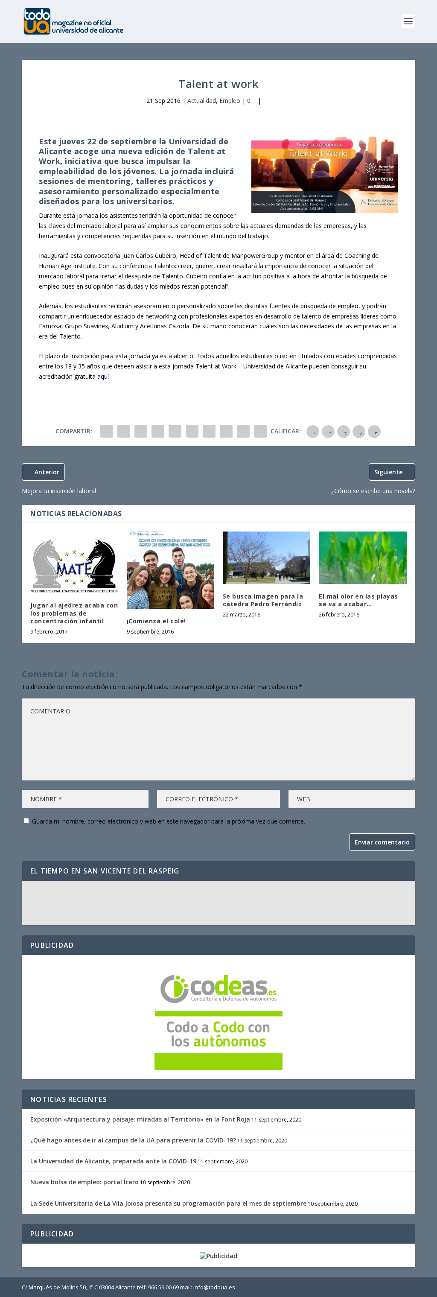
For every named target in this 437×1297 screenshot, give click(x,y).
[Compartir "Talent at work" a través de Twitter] (123, 431)
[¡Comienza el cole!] (170, 570)
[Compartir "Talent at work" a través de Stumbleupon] (226, 431)
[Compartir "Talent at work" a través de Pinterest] (175, 431)
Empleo (229, 100)
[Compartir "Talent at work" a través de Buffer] (209, 431)
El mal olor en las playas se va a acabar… (358, 600)
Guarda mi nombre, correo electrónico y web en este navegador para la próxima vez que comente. (168, 821)
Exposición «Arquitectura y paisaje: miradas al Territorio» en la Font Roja (140, 1119)
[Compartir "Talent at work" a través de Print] (260, 431)
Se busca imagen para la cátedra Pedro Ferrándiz (263, 600)
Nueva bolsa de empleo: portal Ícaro (84, 1182)
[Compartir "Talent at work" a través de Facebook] (106, 431)
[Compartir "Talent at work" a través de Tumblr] (157, 431)
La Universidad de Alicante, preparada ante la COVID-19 (113, 1161)
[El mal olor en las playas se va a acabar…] (362, 558)
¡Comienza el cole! (156, 621)
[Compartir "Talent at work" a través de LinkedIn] (192, 431)
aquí (103, 376)
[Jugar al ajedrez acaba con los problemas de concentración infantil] (74, 562)
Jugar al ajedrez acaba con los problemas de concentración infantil (74, 613)
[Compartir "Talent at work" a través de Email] (243, 431)
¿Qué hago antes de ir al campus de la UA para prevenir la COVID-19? (133, 1140)
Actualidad (201, 100)
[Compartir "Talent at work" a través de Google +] (140, 431)
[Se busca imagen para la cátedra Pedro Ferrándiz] (266, 558)
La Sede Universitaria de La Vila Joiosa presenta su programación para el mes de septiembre (168, 1203)
